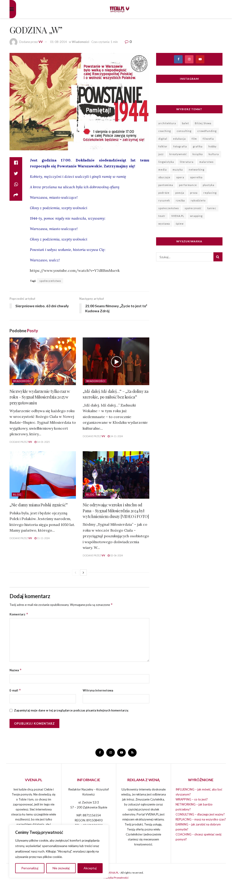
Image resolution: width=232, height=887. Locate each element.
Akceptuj (90, 868)
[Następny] (83, 572)
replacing (210, 192)
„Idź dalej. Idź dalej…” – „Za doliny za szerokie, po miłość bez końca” (115, 394)
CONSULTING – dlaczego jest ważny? (200, 814)
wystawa (164, 223)
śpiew (180, 223)
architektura (167, 123)
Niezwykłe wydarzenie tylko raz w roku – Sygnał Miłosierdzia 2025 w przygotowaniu (40, 397)
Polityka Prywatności (116, 877)
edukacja (179, 138)
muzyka (178, 169)
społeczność (193, 208)
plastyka (208, 184)
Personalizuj (29, 868)
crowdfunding (207, 130)
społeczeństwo (50, 280)
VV (41, 42)
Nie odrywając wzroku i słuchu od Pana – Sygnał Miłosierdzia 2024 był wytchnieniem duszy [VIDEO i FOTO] (116, 510)
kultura (214, 154)
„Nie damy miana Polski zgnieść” (39, 505)
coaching (164, 130)
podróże (163, 192)
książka (198, 154)
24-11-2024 (116, 436)
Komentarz (19, 614)
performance (188, 184)
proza (194, 192)
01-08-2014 (58, 42)
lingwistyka (166, 161)
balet (185, 123)
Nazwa (16, 670)
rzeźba (180, 200)
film (194, 138)
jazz (161, 154)
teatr (161, 215)
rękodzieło (198, 200)
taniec (211, 208)
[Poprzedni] (75, 572)
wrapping (196, 215)
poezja (179, 192)
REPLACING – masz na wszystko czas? (201, 819)
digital (162, 138)
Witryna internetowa (98, 690)
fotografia (180, 146)
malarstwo (206, 161)
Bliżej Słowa (203, 123)
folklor (162, 146)
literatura (186, 161)
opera (180, 177)
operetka (196, 177)
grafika (198, 146)
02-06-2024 (116, 555)
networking (196, 169)
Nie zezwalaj (61, 868)
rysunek (164, 200)
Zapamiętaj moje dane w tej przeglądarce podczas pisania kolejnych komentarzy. (71, 710)
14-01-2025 (43, 441)
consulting (184, 130)
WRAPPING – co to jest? (192, 799)
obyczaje (164, 177)
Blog (17, 494)
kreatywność (178, 154)
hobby (212, 146)
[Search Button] (217, 256)
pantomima (165, 184)
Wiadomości (80, 42)
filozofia (208, 138)
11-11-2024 (43, 538)
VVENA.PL (177, 215)
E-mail (15, 690)
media (162, 169)
